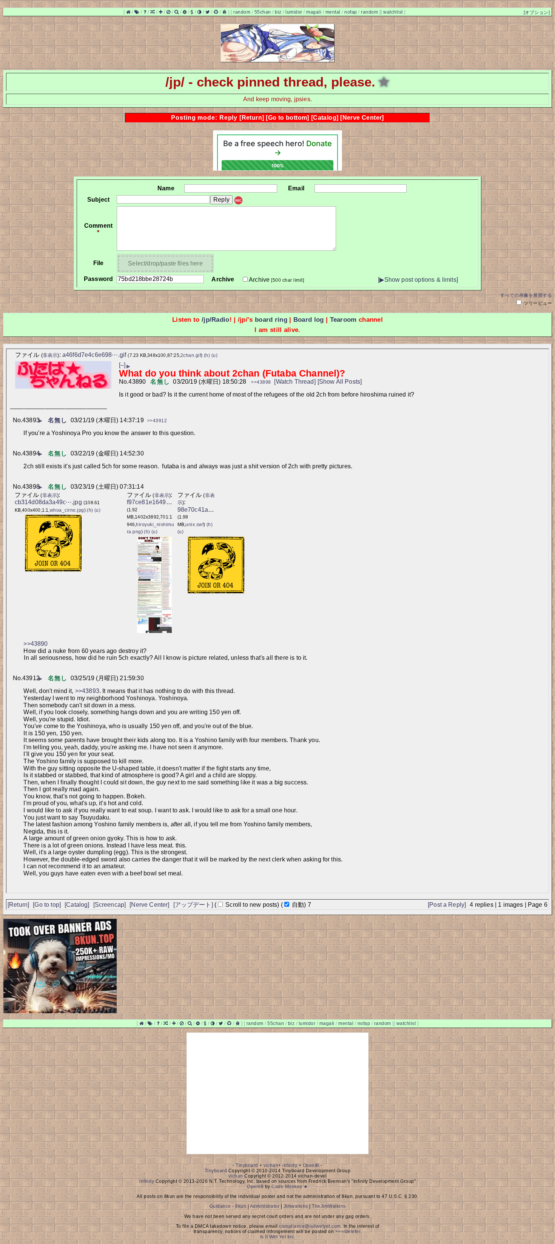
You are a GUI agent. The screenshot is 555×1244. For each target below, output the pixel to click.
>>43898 (261, 382)
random (241, 12)
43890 (137, 381)
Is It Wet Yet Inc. (277, 1236)
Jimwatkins (296, 1206)
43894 (31, 453)
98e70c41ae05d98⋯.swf (211, 509)
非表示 (50, 355)
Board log (308, 319)
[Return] (251, 117)
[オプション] (537, 12)
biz (278, 12)
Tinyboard (247, 1165)
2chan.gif (190, 355)
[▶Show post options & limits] (418, 279)
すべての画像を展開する (526, 295)
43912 (31, 678)
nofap (350, 12)
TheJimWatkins (329, 1206)
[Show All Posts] (340, 381)
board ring (271, 319)
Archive (276, 279)
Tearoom (343, 319)
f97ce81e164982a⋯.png (160, 502)
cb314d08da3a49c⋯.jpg (48, 502)
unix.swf (194, 524)
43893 (31, 420)
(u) (214, 355)
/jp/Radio (216, 319)
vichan (271, 1165)
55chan (262, 12)
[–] (122, 365)
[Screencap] (109, 904)
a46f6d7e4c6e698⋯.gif (94, 355)
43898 (31, 486)
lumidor (293, 12)
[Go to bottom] (287, 117)
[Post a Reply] (447, 904)
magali (313, 12)
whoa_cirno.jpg (67, 510)
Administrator (265, 1206)
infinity (289, 1165)
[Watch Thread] (294, 381)
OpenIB (311, 1165)
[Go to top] (47, 904)
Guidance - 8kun (228, 1206)
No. (123, 381)
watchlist (393, 12)
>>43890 (35, 644)
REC (238, 200)
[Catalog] (325, 117)
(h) (207, 355)
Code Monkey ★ (289, 1186)
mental (333, 12)
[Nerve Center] (362, 117)
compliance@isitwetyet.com (310, 1226)
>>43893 (87, 691)
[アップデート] (193, 904)
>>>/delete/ (348, 1231)
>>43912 (157, 420)
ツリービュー (537, 303)
